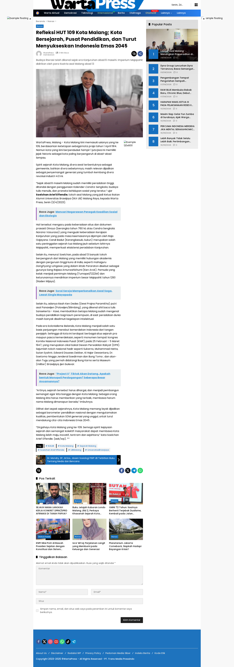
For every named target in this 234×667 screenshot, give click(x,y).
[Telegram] (134, 470)
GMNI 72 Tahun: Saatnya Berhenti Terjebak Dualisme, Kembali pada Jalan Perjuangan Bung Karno (125, 510)
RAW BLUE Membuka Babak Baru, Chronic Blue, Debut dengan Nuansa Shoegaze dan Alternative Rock (176, 91)
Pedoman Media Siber (118, 653)
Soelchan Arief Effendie (52, 449)
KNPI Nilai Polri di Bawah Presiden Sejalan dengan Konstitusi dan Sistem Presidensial (50, 546)
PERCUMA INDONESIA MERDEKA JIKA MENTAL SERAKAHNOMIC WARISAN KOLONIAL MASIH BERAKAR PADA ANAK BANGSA (177, 128)
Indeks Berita (142, 653)
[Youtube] (56, 641)
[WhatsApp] (140, 470)
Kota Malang (66, 445)
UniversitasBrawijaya (98, 449)
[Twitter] (128, 470)
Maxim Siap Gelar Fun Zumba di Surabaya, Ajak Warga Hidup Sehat (177, 116)
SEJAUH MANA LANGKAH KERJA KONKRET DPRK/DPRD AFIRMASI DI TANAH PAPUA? (51, 510)
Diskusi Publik (44, 536)
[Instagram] (50, 641)
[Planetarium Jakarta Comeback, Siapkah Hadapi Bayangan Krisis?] (126, 529)
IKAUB (51, 445)
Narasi (41, 501)
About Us (41, 653)
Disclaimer (57, 653)
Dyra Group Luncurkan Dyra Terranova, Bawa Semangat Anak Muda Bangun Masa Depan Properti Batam (176, 67)
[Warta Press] (100, 4)
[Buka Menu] (196, 5)
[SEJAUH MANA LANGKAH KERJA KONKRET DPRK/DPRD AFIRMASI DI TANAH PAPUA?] (53, 493)
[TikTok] (68, 641)
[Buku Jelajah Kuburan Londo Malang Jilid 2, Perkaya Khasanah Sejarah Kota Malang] (89, 493)
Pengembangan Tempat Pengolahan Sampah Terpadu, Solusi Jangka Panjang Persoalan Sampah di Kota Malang (177, 79)
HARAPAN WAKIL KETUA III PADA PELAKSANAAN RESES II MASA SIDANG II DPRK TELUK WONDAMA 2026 (175, 104)
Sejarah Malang (88, 445)
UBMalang (76, 449)
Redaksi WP (74, 653)
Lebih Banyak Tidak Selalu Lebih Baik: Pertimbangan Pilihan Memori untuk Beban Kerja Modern (176, 140)
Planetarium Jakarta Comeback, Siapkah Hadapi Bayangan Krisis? (125, 546)
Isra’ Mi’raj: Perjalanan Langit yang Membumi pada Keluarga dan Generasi (88, 546)
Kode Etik (160, 653)
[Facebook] (121, 470)
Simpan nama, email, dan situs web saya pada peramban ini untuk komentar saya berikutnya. (86, 610)
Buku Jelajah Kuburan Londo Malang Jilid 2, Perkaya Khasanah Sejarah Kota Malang (88, 510)
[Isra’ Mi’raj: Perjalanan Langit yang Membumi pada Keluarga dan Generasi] (89, 529)
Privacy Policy (93, 653)
